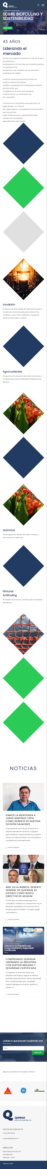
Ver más (6, 324)
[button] (43, 5)
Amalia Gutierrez (13, 847)
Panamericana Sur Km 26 (12, 1151)
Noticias (10, 786)
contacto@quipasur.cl (11, 1138)
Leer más (7, 28)
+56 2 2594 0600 (9, 1133)
